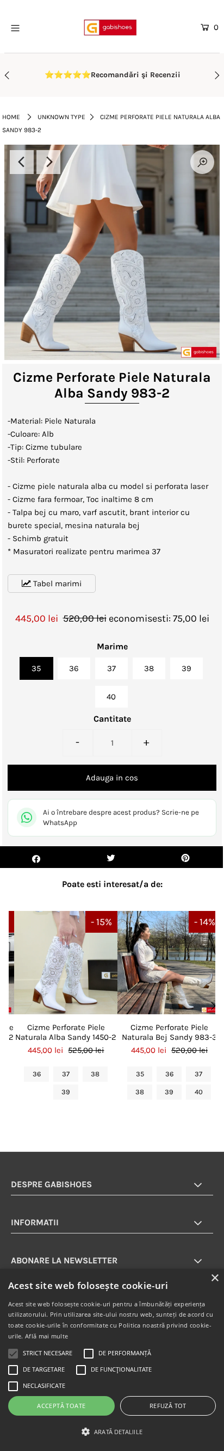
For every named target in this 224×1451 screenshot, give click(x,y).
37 (111, 668)
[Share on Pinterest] (185, 857)
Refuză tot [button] (168, 1406)
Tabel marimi (56, 583)
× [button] (214, 1278)
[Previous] (22, 162)
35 (36, 668)
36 (74, 668)
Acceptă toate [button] (61, 1406)
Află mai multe (46, 1336)
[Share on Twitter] (110, 857)
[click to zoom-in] (202, 162)
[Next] (48, 162)
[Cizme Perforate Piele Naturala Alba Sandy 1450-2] (65, 962)
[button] (112, 1431)
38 (149, 668)
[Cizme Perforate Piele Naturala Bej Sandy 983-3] (169, 962)
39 (186, 668)
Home (11, 117)
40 (111, 697)
